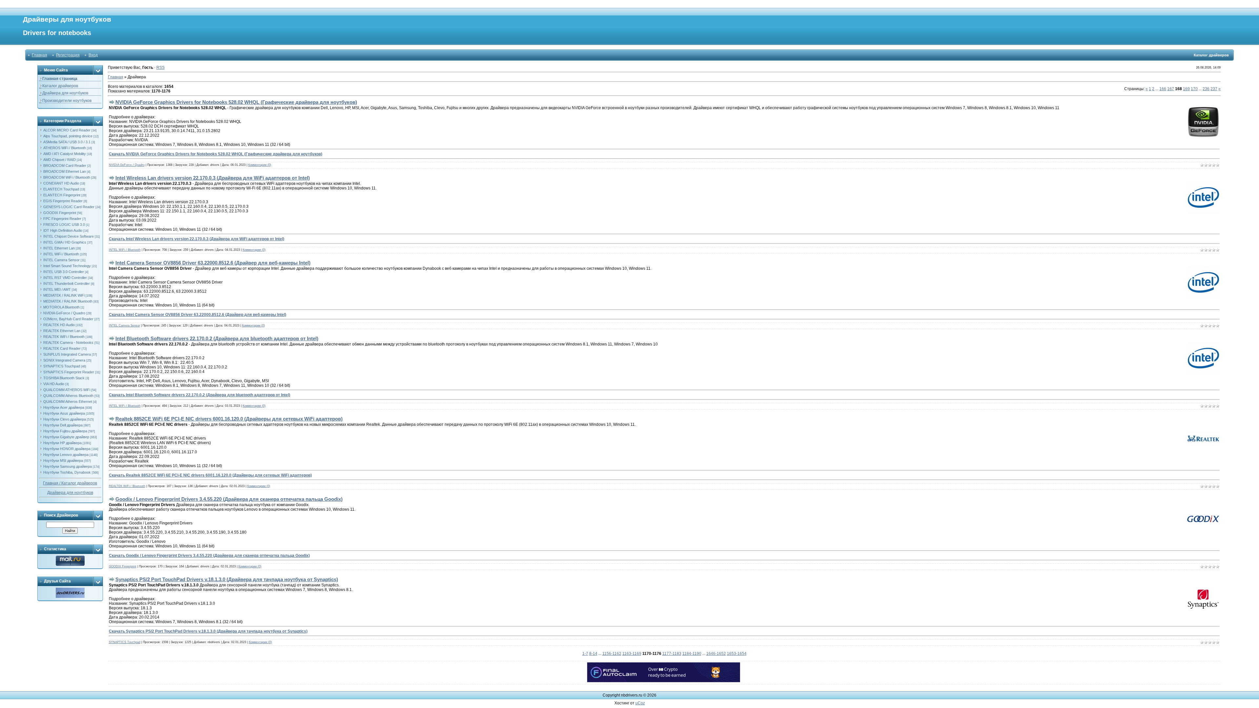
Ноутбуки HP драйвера (62, 443)
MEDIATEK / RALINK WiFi (64, 295)
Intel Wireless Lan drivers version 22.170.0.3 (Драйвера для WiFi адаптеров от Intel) (212, 178)
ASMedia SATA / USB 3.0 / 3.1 (66, 142)
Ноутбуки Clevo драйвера (64, 419)
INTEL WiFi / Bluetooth (61, 254)
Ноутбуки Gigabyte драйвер (66, 437)
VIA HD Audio (53, 384)
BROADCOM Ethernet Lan (64, 171)
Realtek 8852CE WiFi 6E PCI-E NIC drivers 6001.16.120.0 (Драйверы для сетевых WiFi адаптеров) (229, 419)
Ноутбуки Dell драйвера (63, 425)
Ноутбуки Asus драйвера (64, 413)
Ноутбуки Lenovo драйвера (66, 455)
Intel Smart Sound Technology (67, 266)
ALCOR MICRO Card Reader (66, 130)
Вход (93, 55)
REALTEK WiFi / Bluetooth (64, 337)
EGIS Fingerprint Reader (63, 201)
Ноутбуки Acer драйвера (63, 407)
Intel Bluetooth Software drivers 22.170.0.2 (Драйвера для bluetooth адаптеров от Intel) (216, 338)
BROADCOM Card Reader (64, 165)
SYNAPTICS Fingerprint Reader (68, 372)
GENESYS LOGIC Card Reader (68, 207)
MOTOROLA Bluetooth (61, 307)
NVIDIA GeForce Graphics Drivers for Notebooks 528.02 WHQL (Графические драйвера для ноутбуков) (236, 102)
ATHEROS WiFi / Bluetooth (64, 148)
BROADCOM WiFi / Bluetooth (66, 177)
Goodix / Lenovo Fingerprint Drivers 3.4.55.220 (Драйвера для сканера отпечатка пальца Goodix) (229, 499)
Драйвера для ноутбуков (70, 492)
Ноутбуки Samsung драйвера (67, 466)
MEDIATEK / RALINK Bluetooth (67, 301)
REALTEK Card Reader (62, 348)
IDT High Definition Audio (62, 230)
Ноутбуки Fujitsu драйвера (65, 431)
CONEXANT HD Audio (61, 183)
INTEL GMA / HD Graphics (64, 242)
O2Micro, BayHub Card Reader (68, 319)
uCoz (640, 703)
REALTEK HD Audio (59, 325)
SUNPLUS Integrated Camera (67, 354)
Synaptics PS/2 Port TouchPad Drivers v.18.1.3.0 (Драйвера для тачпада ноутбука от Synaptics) (226, 579)
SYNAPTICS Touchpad (61, 366)
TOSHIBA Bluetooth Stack (64, 378)
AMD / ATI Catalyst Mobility (64, 154)
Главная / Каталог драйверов (70, 483)
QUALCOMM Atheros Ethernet (67, 401)
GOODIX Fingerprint (59, 213)
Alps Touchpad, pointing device (67, 136)
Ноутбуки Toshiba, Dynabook (67, 472)
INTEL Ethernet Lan (59, 248)
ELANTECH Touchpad (61, 189)
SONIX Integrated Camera (64, 360)
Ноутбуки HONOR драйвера (66, 449)
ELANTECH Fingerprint (61, 195)
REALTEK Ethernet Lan (61, 331)
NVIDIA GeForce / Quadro (64, 313)
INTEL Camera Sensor (61, 260)
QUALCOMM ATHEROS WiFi (66, 390)
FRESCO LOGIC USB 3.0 (64, 224)
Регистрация (68, 55)
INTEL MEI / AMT (57, 289)
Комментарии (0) (259, 165)
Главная (39, 55)
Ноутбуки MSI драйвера (63, 460)
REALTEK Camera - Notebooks (68, 342)
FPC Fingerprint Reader (62, 219)
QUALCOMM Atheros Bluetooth (68, 396)
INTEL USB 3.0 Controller (63, 272)
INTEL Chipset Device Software (68, 236)
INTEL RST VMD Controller (65, 278)
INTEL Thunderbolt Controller (66, 283)
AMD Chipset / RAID (59, 160)
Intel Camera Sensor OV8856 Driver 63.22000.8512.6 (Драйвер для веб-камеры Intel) (212, 263)
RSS (160, 67)
